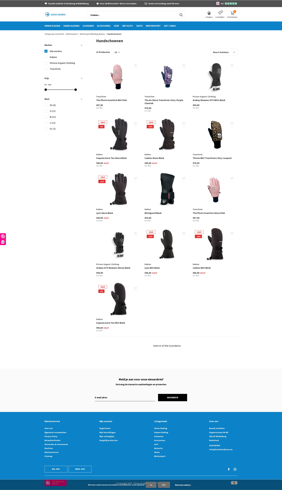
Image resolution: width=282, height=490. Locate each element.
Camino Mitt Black (202, 267)
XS (53, 105)
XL (53, 128)
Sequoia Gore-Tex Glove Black (111, 158)
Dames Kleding (71, 25)
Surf (116, 25)
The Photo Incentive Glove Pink (209, 213)
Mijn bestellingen (107, 432)
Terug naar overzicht (54, 34)
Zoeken (181, 15)
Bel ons (56, 469)
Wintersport (153, 25)
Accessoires (104, 25)
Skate (139, 25)
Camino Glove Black (154, 158)
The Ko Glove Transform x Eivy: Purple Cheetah (164, 102)
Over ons (49, 428)
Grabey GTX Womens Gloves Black (113, 267)
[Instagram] (235, 469)
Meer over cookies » (183, 485)
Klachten (49, 448)
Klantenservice (52, 452)
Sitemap (48, 456)
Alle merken (56, 51)
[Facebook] (229, 469)
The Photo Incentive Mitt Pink (111, 100)
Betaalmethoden (52, 440)
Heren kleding (52, 25)
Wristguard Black (153, 213)
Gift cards (170, 25)
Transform (55, 68)
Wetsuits (127, 25)
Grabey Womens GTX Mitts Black (209, 100)
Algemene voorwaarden (55, 432)
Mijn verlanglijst (106, 436)
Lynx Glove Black (104, 213)
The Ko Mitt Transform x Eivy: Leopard (212, 158)
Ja (151, 485)
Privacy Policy (51, 436)
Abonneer (172, 397)
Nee (164, 485)
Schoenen (88, 25)
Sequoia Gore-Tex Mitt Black (110, 322)
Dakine (53, 57)
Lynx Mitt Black (152, 267)
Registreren (104, 428)
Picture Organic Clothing (62, 63)
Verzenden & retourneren (56, 444)
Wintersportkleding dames (92, 34)
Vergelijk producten (108, 440)
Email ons (80, 469)
